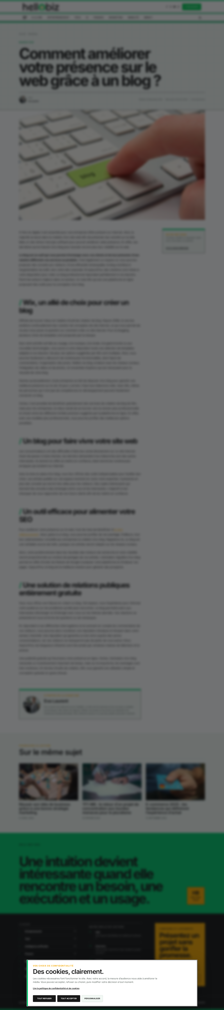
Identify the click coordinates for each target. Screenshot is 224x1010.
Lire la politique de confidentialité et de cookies (56, 988)
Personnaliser (92, 998)
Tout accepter (69, 998)
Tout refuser (44, 998)
